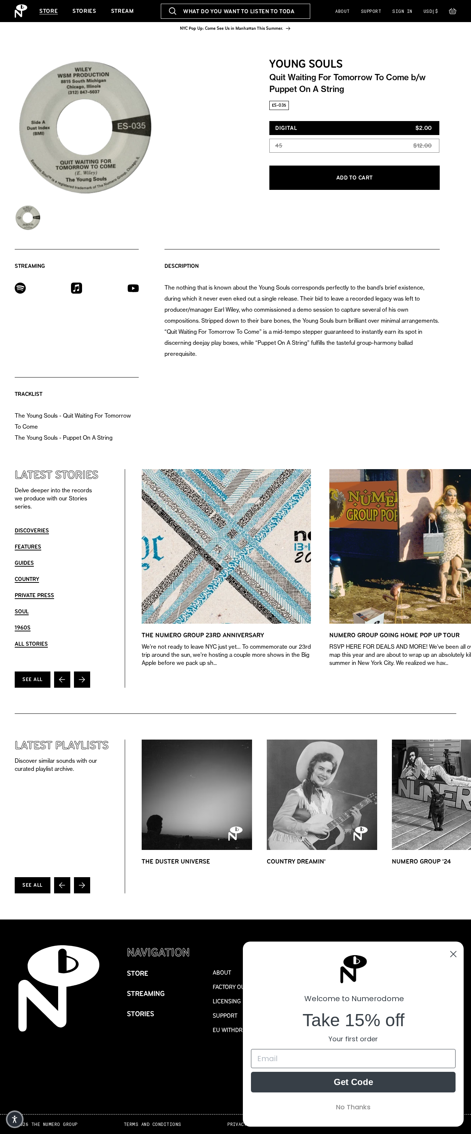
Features (28, 546)
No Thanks (353, 1107)
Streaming (146, 993)
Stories (84, 10)
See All (32, 679)
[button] (452, 13)
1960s (23, 627)
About (342, 11)
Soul (22, 611)
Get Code (353, 1082)
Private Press (34, 595)
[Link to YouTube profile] (133, 287)
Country (27, 578)
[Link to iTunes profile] (76, 287)
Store (48, 10)
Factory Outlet (235, 987)
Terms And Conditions (152, 1124)
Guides (24, 562)
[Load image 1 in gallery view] (27, 218)
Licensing (227, 1001)
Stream (122, 10)
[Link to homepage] (21, 11)
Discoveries (32, 530)
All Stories (31, 643)
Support (371, 11)
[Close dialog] (453, 954)
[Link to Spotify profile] (20, 287)
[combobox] (235, 11)
